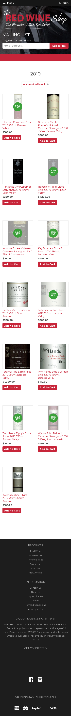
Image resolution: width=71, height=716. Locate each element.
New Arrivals (35, 572)
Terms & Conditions (35, 605)
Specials (35, 568)
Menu (10, 2)
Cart (66, 2)
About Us (35, 592)
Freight (35, 600)
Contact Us (35, 588)
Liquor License (35, 596)
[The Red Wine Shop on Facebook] (31, 680)
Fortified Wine (35, 559)
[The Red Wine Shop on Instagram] (40, 680)
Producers (35, 564)
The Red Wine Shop (45, 697)
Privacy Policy (35, 609)
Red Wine (35, 551)
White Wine (35, 555)
